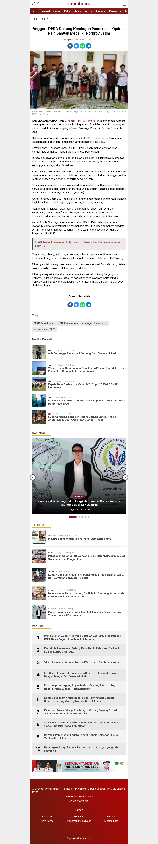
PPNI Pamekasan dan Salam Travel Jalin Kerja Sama (79, 538)
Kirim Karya (47, 820)
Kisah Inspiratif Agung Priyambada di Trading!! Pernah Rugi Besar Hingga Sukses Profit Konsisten (80, 687)
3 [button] (82, 517)
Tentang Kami (111, 820)
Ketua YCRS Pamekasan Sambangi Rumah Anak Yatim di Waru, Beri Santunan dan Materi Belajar (86, 576)
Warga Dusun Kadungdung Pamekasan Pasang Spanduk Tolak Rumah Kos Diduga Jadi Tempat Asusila (86, 369)
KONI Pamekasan (68, 323)
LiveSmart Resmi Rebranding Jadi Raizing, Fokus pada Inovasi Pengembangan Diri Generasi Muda (81, 674)
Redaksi (111, 816)
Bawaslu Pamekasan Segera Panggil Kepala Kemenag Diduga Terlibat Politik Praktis (81, 736)
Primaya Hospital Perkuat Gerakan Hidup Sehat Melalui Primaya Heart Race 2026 (86, 402)
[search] (34, 4)
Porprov (106, 128)
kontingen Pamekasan (94, 323)
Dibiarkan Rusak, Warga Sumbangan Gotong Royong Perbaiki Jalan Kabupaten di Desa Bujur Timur (81, 712)
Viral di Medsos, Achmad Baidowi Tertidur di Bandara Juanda (81, 662)
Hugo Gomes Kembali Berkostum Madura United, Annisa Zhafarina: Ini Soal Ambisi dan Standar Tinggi (82, 418)
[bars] (123, 4)
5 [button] (88, 517)
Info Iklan (47, 816)
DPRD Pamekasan (43, 323)
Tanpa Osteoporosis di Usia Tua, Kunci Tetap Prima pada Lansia (79, 504)
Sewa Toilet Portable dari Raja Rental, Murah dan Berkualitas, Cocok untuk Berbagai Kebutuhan (81, 724)
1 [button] (70, 517)
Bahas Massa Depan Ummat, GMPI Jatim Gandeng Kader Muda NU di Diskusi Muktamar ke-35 (86, 595)
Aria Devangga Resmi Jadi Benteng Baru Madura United (82, 353)
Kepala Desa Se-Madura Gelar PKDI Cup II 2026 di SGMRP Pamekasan (83, 386)
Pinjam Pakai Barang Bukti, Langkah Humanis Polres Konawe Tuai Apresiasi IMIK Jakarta (85, 613)
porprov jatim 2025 (44, 329)
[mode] (39, 4)
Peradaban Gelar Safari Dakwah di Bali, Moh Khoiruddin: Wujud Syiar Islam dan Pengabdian (86, 557)
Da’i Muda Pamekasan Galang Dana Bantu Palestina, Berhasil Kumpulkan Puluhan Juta (81, 650)
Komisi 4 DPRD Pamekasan (83, 120)
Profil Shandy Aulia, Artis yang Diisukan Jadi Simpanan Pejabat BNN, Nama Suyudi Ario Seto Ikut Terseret (82, 637)
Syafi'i (69, 39)
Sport (45, 18)
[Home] (34, 11)
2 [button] (76, 517)
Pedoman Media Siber (79, 820)
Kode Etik (79, 816)
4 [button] (85, 517)
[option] (79, 476)
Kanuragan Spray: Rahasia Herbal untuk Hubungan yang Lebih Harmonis (82, 749)
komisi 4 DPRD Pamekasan (88, 138)
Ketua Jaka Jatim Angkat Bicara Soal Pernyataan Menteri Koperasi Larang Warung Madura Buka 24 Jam (79, 699)
